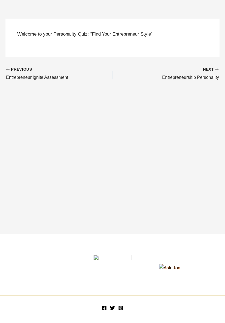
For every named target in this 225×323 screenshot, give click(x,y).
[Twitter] (112, 307)
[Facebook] (104, 307)
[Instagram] (120, 307)
